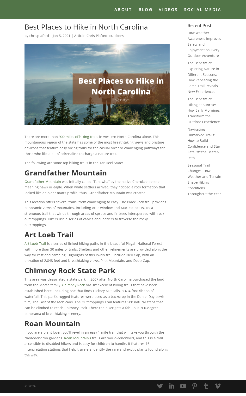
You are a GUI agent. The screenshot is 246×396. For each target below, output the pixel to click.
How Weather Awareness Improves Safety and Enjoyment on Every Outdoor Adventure (204, 44)
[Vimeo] (218, 386)
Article (79, 35)
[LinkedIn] (171, 386)
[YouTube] (183, 386)
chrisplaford (39, 35)
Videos (168, 10)
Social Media (202, 10)
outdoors (116, 35)
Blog (146, 10)
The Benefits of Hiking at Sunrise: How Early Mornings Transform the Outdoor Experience (204, 110)
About (123, 10)
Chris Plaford (96, 35)
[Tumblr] (206, 386)
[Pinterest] (194, 386)
